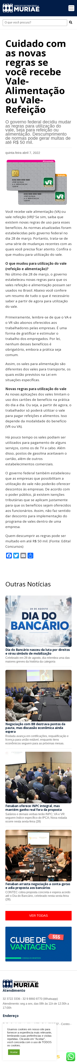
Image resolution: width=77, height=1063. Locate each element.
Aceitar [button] (14, 1052)
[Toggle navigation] (71, 8)
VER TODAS (38, 915)
